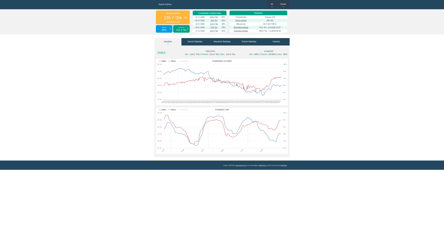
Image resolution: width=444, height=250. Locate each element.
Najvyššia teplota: (241, 27)
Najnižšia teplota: (241, 31)
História (276, 41)
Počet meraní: (241, 21)
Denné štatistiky (195, 41)
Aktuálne (168, 41)
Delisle (283, 4)
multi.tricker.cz (263, 165)
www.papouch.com (240, 165)
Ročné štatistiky (249, 41)
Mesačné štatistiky (222, 41)
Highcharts (284, 165)
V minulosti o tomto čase (209, 13)
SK (272, 4)
